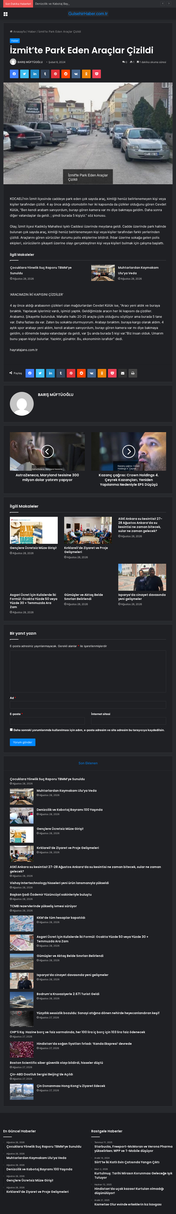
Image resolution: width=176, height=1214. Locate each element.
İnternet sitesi (100, 714)
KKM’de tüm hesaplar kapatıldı (61, 918)
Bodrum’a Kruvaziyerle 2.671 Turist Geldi (68, 994)
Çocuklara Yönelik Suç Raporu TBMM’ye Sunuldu (47, 779)
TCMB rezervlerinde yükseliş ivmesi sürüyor (43, 906)
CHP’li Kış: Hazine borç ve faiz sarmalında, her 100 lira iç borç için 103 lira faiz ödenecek (77, 1032)
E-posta (16, 714)
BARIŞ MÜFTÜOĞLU (30, 62)
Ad (13, 698)
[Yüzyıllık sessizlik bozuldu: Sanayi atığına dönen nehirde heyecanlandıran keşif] (21, 1019)
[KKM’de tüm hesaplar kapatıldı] (21, 924)
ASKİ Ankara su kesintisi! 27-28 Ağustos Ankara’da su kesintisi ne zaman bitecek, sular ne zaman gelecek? (140, 525)
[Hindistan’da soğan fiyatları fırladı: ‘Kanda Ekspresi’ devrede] (21, 1050)
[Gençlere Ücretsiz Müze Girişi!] (34, 530)
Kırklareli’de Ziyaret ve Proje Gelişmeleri (86, 550)
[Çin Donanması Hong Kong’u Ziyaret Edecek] (21, 1092)
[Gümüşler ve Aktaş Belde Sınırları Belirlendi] (88, 577)
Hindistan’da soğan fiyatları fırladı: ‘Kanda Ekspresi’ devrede (84, 1044)
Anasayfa (19, 31)
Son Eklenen (88, 763)
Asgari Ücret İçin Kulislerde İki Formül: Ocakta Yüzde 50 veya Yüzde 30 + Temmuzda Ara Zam (33, 601)
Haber (32, 31)
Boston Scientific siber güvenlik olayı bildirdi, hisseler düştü (56, 1063)
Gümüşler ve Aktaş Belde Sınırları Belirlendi (83, 597)
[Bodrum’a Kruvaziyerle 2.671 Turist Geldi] (21, 1000)
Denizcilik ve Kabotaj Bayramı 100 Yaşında (62, 3)
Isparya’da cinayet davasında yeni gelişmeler (142, 597)
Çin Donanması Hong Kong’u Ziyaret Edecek (71, 1086)
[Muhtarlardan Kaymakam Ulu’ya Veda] (103, 273)
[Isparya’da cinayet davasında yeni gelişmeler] (142, 577)
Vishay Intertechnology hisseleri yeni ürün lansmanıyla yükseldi (59, 883)
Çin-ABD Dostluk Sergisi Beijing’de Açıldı (41, 1074)
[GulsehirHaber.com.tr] (88, 13)
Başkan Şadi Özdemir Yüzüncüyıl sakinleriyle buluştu (51, 894)
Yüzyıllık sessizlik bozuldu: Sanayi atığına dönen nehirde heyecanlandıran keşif (98, 1013)
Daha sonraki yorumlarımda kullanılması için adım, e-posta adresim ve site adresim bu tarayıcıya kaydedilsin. (89, 730)
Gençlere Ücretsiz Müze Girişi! (33, 548)
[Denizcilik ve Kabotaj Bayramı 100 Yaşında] (21, 816)
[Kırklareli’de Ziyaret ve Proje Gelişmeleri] (88, 530)
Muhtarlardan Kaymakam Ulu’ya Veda (67, 790)
